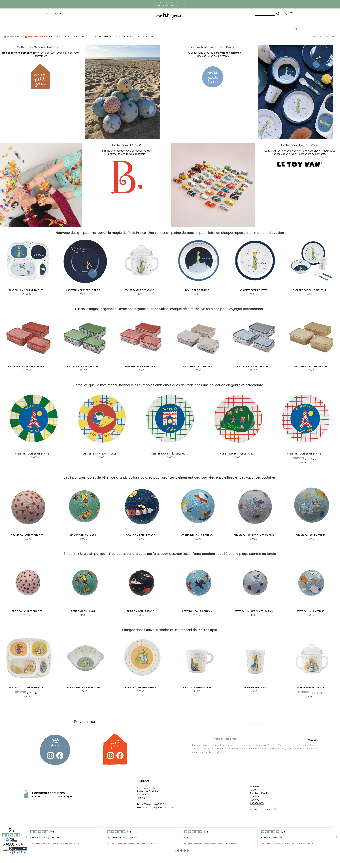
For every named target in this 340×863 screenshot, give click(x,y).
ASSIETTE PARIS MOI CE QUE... (236, 453)
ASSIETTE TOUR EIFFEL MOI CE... (33, 453)
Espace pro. (257, 802)
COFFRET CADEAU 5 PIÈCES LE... (310, 290)
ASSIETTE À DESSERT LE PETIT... (83, 290)
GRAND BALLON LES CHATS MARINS (254, 535)
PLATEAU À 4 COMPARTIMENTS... (27, 290)
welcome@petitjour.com (160, 807)
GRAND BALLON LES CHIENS (197, 535)
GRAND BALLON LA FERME (310, 535)
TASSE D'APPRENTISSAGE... (140, 290)
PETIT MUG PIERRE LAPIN (197, 687)
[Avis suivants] (336, 837)
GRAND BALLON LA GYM (83, 535)
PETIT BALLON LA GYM (83, 611)
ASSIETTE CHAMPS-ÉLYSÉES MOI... (169, 453)
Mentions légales (259, 793)
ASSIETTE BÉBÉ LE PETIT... (253, 290)
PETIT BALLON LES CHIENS (197, 611)
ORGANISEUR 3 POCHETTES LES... (27, 366)
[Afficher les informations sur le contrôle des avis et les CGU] (22, 844)
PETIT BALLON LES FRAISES (27, 611)
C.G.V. (253, 789)
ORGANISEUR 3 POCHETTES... (83, 366)
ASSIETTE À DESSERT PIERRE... (140, 687)
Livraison (255, 786)
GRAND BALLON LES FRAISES (27, 535)
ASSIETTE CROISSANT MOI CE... (100, 453)
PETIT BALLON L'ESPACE (140, 611)
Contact (254, 796)
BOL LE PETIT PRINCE (197, 290)
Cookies (254, 799)
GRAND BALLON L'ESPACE (140, 535)
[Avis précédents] (26, 837)
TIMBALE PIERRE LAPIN (253, 687)
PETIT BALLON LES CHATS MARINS (254, 611)
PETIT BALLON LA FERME (310, 611)
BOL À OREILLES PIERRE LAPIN (83, 687)
